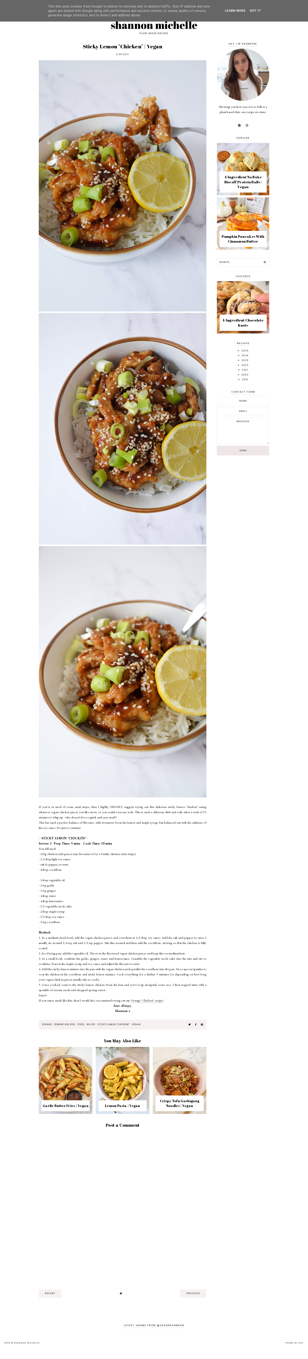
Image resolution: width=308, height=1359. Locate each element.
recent (50, 1293)
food (81, 1024)
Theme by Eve (294, 1343)
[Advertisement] (122, 1253)
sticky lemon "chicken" (113, 1024)
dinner (47, 1024)
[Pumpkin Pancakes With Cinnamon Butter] (243, 249)
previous (193, 1293)
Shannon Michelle (154, 25)
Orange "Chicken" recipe (147, 1000)
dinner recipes (64, 1024)
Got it (255, 11)
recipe (91, 1024)
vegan (136, 1024)
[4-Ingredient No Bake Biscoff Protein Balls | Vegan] (243, 194)
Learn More (235, 11)
